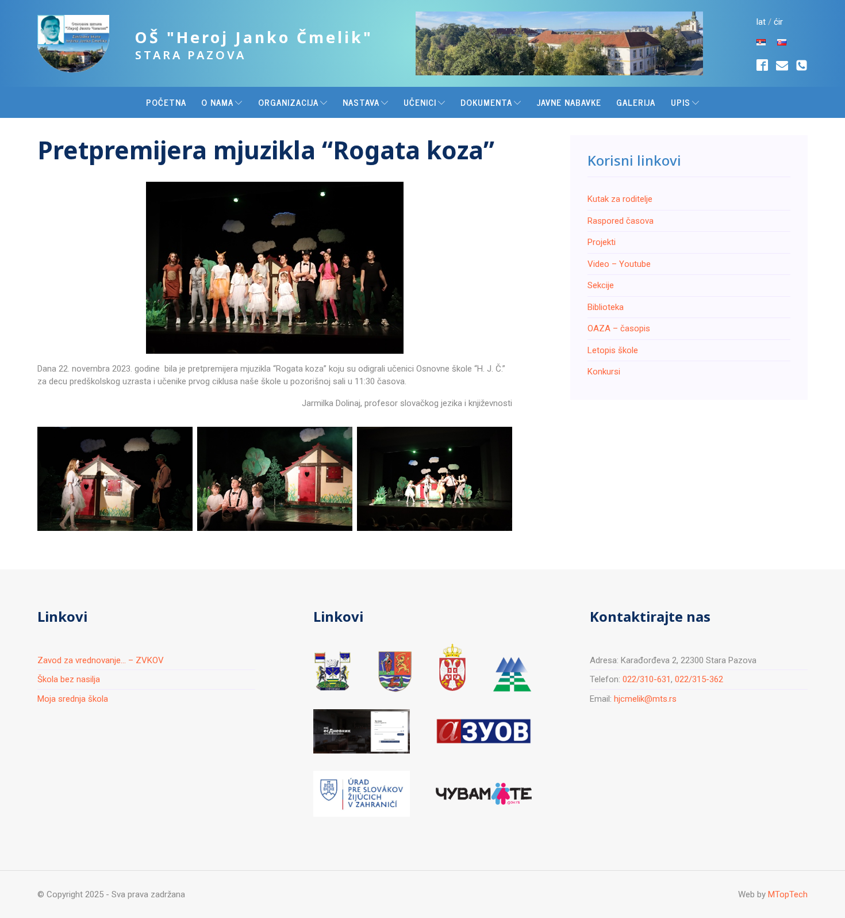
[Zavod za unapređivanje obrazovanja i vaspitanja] (484, 731)
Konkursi (603, 371)
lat (761, 22)
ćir (778, 22)
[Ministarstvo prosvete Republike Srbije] (452, 667)
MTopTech (788, 894)
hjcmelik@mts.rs (645, 699)
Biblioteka (605, 306)
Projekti (601, 242)
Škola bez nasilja (68, 679)
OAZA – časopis (618, 328)
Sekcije (600, 285)
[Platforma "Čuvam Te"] (484, 794)
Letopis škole (612, 350)
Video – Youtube (619, 263)
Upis (680, 102)
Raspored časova (620, 220)
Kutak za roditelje (619, 199)
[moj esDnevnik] (361, 731)
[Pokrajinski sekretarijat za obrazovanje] (395, 671)
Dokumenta (486, 102)
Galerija (635, 102)
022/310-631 (647, 679)
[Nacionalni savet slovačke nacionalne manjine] (512, 674)
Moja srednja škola (72, 699)
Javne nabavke (569, 102)
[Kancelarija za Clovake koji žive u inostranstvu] (361, 794)
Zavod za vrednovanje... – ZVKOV (100, 660)
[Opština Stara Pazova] (332, 671)
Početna (166, 102)
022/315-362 (699, 679)
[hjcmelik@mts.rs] (782, 65)
